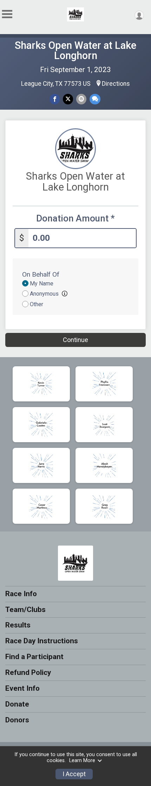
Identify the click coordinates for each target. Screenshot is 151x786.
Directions (116, 83)
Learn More (82, 761)
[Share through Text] (95, 99)
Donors (17, 720)
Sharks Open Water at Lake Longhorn (75, 50)
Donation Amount (75, 218)
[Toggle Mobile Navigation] (7, 14)
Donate (17, 704)
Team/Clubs (25, 609)
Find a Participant (34, 656)
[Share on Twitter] (68, 99)
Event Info (22, 688)
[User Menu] (139, 15)
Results (18, 625)
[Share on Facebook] (55, 99)
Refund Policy (28, 672)
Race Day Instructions (41, 641)
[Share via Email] (81, 99)
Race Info (21, 594)
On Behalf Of (40, 274)
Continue (75, 339)
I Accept (74, 774)
